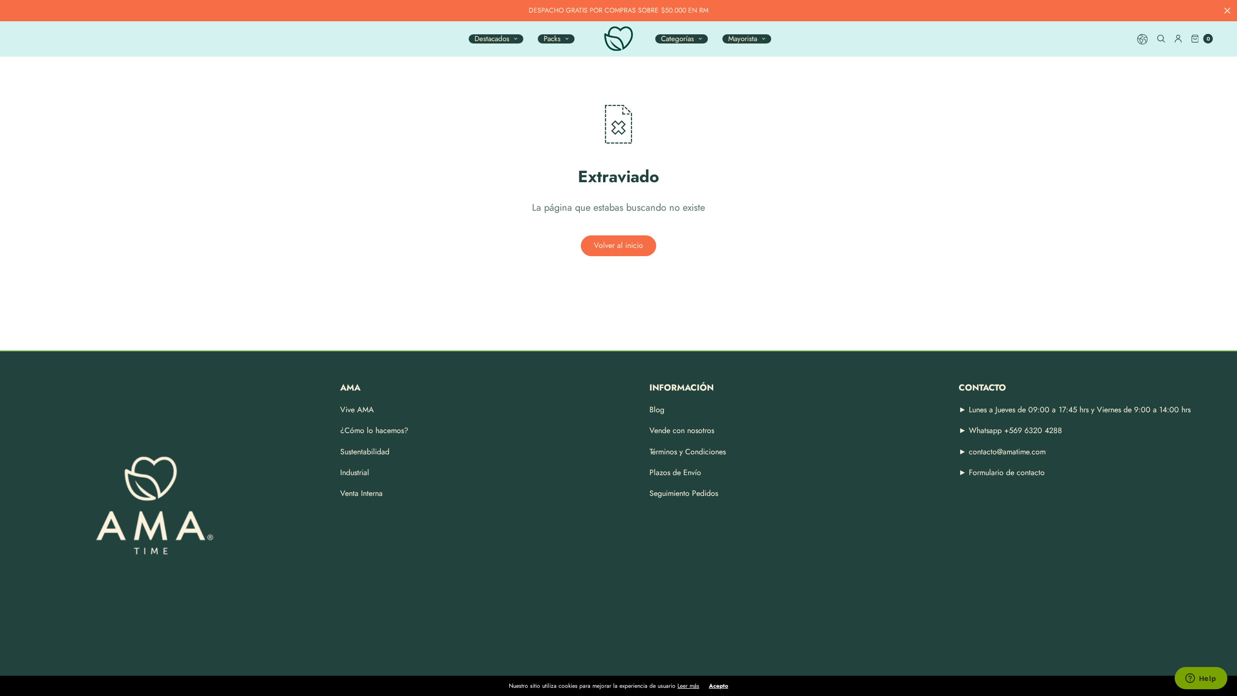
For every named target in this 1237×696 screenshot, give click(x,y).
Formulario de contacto (1007, 472)
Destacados (492, 39)
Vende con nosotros (681, 430)
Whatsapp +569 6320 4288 (1014, 430)
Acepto (718, 686)
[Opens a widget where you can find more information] (1200, 679)
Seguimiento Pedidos (683, 493)
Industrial (354, 472)
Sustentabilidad (364, 451)
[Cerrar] (1227, 10)
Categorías (677, 39)
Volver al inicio (618, 245)
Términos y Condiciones (687, 451)
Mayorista (742, 39)
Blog (656, 409)
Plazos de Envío (675, 472)
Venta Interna (361, 493)
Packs (552, 39)
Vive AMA (357, 409)
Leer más (688, 686)
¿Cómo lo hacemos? (374, 430)
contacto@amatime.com (1007, 451)
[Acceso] (1178, 39)
